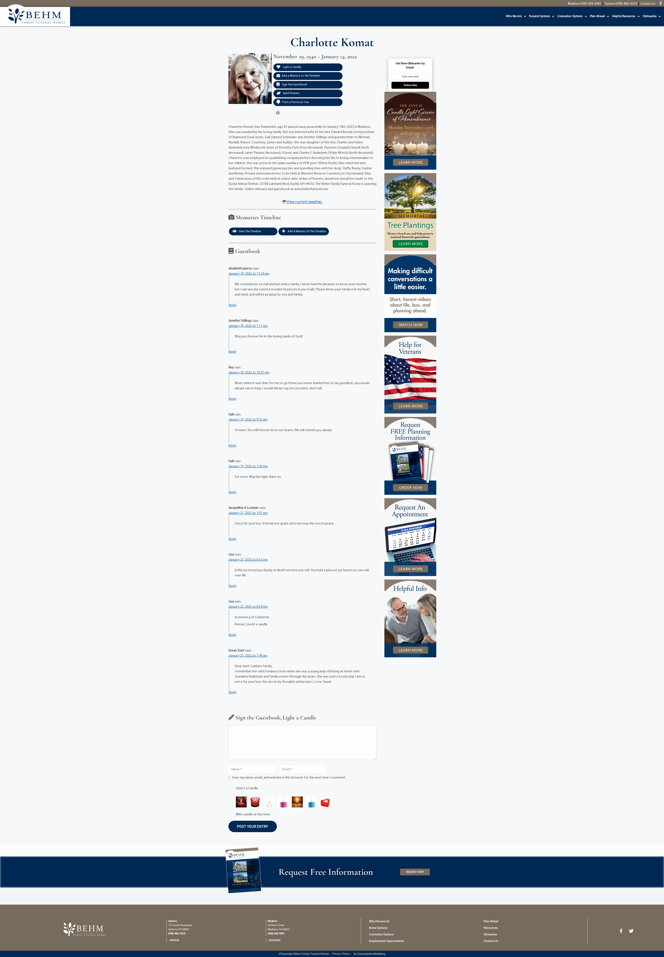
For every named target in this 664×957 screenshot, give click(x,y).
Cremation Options (570, 16)
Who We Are (514, 16)
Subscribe (410, 85)
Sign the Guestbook (294, 84)
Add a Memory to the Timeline (301, 75)
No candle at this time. (254, 814)
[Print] (277, 113)
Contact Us (491, 941)
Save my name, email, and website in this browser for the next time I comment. (289, 777)
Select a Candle (247, 788)
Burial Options (378, 928)
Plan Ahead (597, 16)
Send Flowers (291, 93)
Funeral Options (539, 16)
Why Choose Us (379, 921)
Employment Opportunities (386, 941)
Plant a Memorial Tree (295, 102)
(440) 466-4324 (176, 933)
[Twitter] (631, 931)
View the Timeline (249, 231)
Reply (232, 305)
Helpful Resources (623, 16)
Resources (491, 928)
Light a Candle (291, 67)
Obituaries (649, 16)
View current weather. (304, 201)
